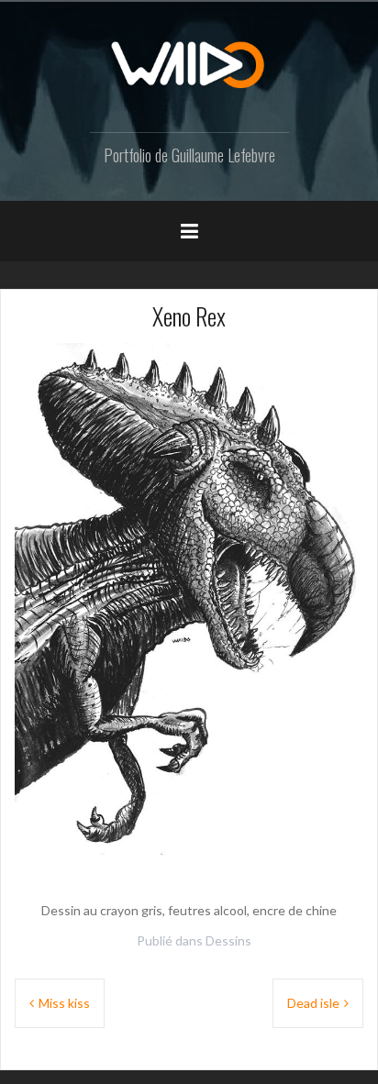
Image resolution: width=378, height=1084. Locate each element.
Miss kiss (64, 1003)
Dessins (228, 940)
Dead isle (313, 1003)
